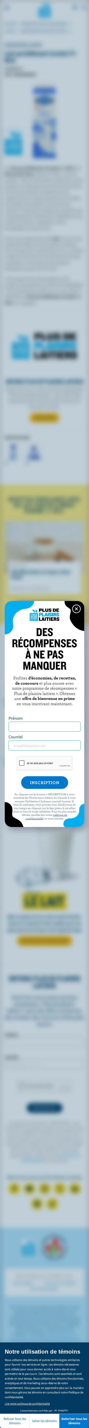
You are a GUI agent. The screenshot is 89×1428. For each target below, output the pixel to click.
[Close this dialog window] (76, 609)
